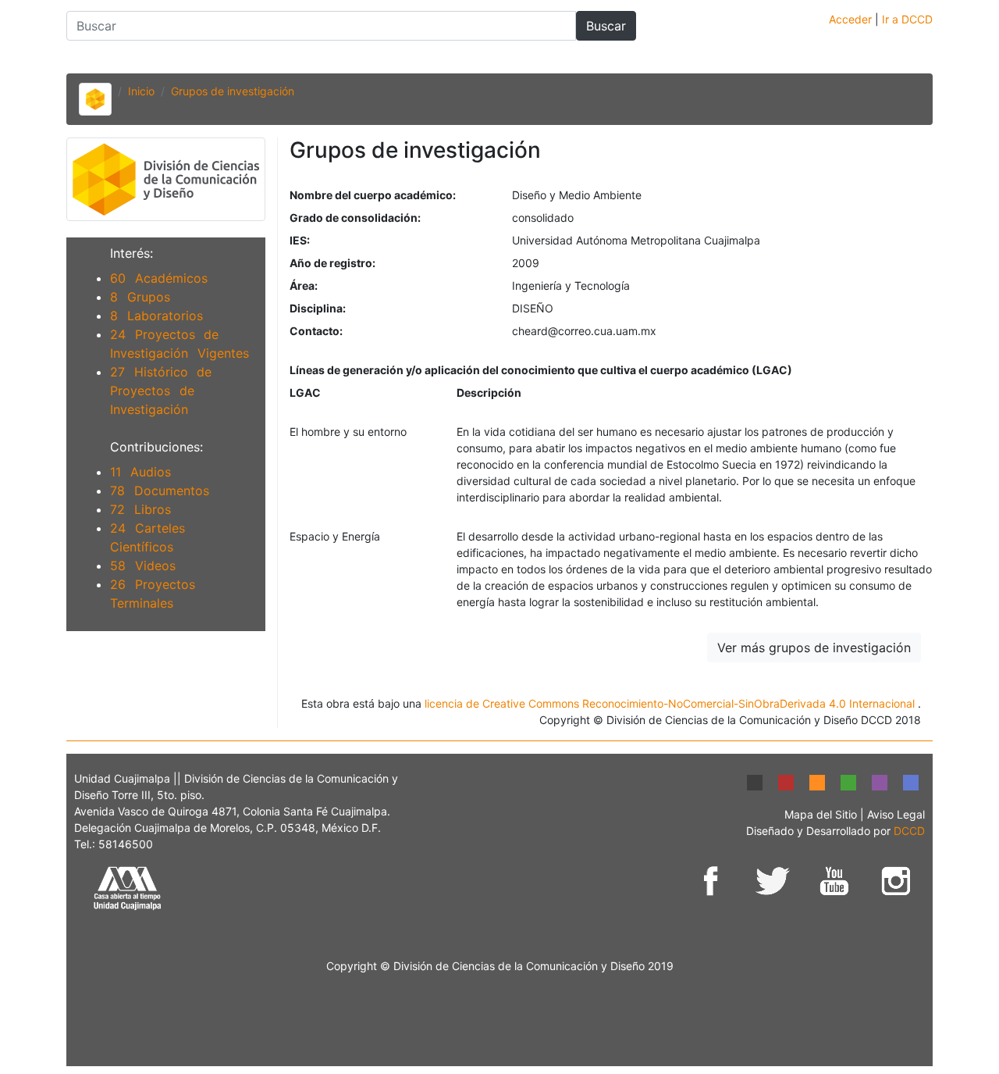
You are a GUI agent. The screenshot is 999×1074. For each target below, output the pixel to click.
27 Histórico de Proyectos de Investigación (161, 390)
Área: (304, 285)
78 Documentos (159, 490)
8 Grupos (140, 297)
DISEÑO (532, 308)
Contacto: (316, 330)
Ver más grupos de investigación (814, 647)
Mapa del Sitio (822, 814)
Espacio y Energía (335, 536)
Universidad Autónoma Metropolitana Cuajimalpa (636, 240)
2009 (525, 262)
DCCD (909, 830)
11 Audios (140, 472)
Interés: (131, 253)
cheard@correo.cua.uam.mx (584, 330)
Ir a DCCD (907, 19)
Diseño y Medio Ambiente (577, 195)
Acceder (852, 19)
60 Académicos (159, 278)
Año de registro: (332, 262)
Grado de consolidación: (355, 217)
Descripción (489, 392)
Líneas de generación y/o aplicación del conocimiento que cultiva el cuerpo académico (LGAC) (541, 369)
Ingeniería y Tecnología (571, 285)
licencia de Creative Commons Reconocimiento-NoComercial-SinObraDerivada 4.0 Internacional (671, 703)
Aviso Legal (896, 814)
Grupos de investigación (232, 91)
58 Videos (143, 565)
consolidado (543, 217)
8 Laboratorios (156, 315)
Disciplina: (318, 308)
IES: (300, 240)
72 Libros (140, 509)
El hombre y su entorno (348, 431)
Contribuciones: (156, 447)
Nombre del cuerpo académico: (373, 195)
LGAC (305, 392)
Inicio (141, 91)
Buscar (606, 26)
